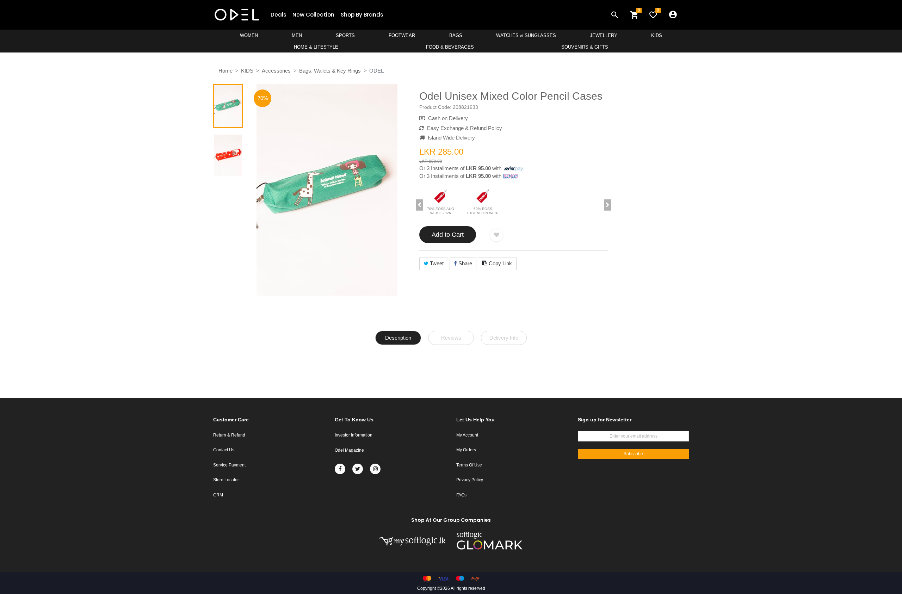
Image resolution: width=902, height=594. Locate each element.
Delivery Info (503, 338)
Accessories (276, 71)
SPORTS (345, 35)
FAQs (461, 495)
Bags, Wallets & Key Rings (330, 71)
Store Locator (226, 479)
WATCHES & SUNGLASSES (526, 35)
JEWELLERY (603, 35)
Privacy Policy (469, 479)
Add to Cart (448, 234)
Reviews (451, 338)
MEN (297, 35)
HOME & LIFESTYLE (316, 47)
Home (225, 71)
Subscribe (633, 453)
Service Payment (229, 465)
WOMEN (249, 35)
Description (398, 338)
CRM (218, 495)
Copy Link (499, 263)
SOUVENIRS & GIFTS (584, 47)
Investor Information (353, 435)
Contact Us (223, 449)
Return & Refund (229, 435)
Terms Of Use (469, 465)
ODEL (376, 71)
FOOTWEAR (402, 35)
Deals (278, 14)
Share (464, 263)
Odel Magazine (349, 450)
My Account (467, 435)
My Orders (466, 449)
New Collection (313, 14)
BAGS (455, 35)
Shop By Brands (362, 14)
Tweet (436, 263)
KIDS (656, 35)
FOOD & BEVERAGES (450, 47)
